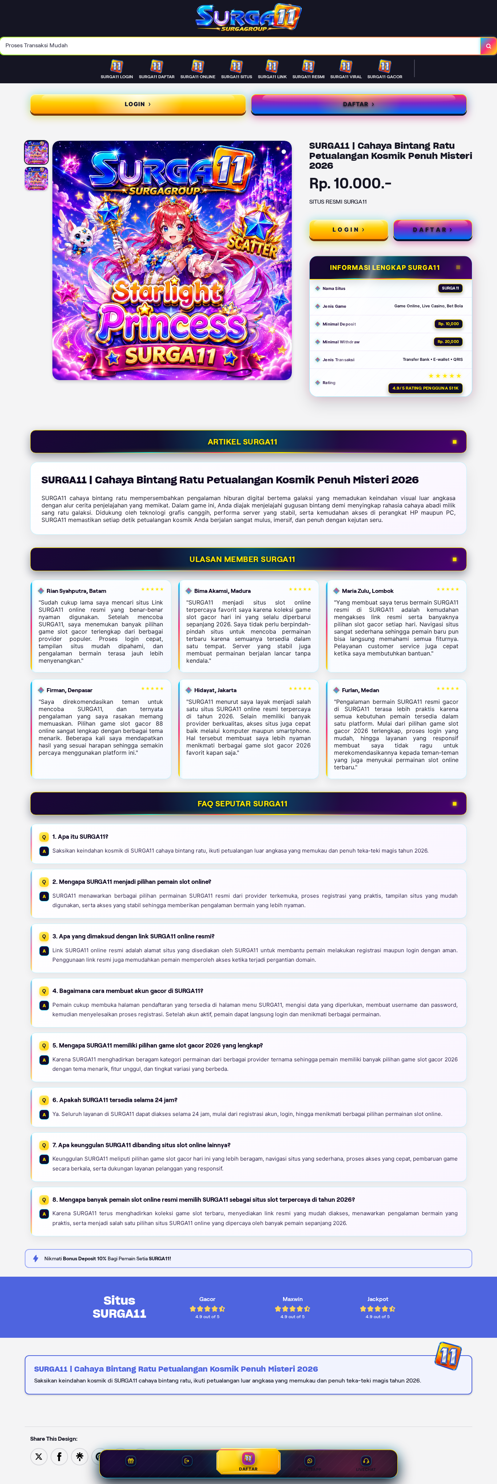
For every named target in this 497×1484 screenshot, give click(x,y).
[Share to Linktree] (79, 1456)
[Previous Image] (58, 261)
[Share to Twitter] (39, 1456)
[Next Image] (286, 261)
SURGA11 (450, 288)
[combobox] (240, 46)
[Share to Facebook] (59, 1456)
